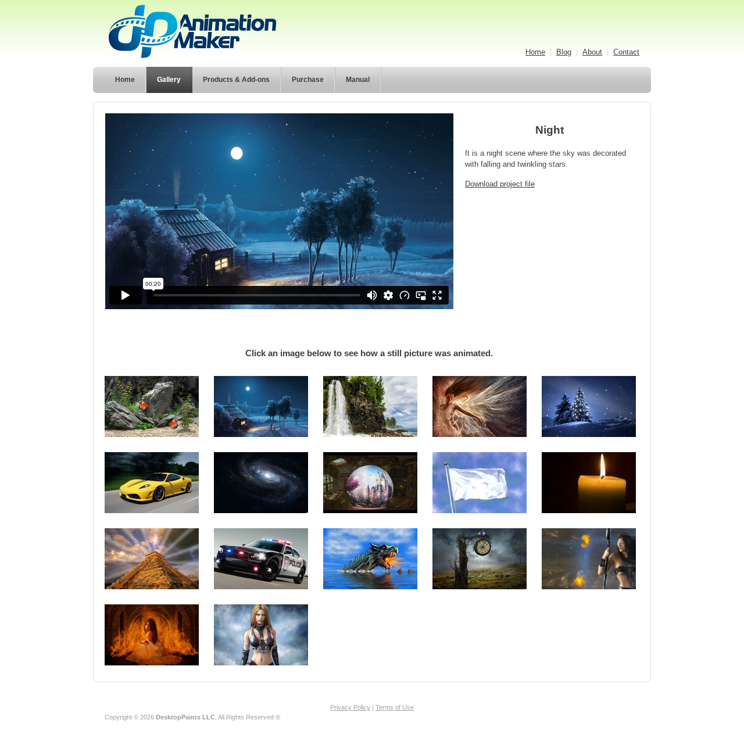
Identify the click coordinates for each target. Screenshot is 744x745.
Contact (626, 52)
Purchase (308, 79)
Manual (358, 79)
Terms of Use (394, 707)
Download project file (500, 184)
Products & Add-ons (236, 79)
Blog (563, 52)
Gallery (169, 79)
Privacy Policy (350, 707)
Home (535, 52)
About (592, 52)
